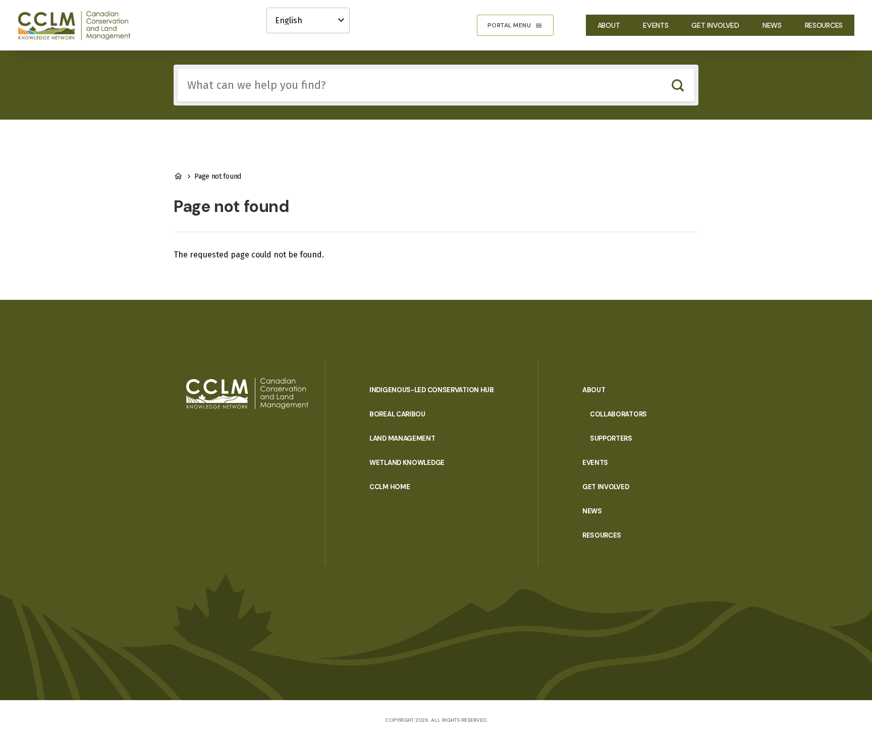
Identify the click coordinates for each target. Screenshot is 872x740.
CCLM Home (389, 487)
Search (677, 85)
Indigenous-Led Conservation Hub (431, 390)
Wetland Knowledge (407, 462)
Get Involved (715, 25)
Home (178, 176)
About (608, 25)
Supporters (611, 438)
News (772, 25)
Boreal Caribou (397, 414)
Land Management (402, 438)
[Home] (79, 25)
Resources (824, 25)
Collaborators (618, 414)
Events (655, 25)
